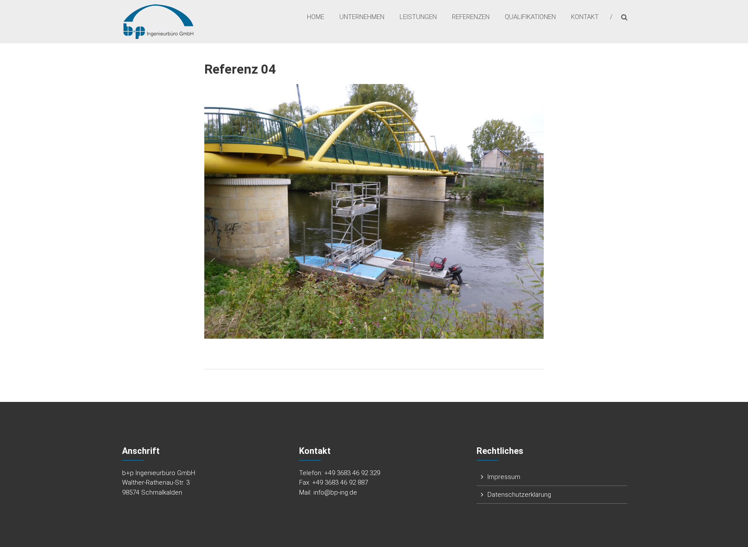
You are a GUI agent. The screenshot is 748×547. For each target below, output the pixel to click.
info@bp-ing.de (335, 492)
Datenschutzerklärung (519, 494)
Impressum (503, 477)
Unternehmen (361, 17)
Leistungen (418, 17)
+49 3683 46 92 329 (352, 473)
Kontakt (585, 17)
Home (315, 17)
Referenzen (471, 17)
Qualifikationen (530, 17)
